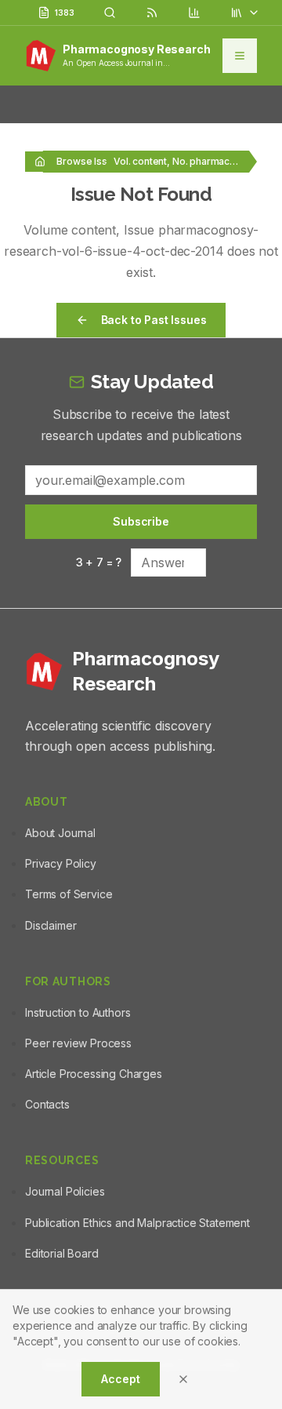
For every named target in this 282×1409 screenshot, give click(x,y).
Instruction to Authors (77, 1012)
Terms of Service (68, 894)
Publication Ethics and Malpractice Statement (137, 1222)
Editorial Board (62, 1253)
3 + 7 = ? (99, 562)
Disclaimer (50, 925)
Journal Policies (64, 1191)
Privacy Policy (60, 863)
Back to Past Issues (154, 319)
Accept (120, 1378)
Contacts (47, 1104)
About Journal (60, 832)
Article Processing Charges (93, 1073)
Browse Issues (90, 161)
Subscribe (141, 521)
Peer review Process (78, 1043)
